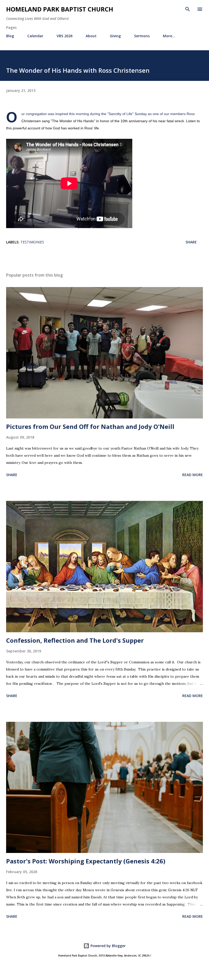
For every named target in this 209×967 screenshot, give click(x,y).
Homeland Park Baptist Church (59, 9)
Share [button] (191, 242)
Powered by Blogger (107, 945)
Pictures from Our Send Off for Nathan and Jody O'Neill (90, 426)
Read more (192, 474)
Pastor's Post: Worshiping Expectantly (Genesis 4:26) (85, 861)
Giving (115, 35)
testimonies (32, 242)
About (91, 35)
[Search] (188, 9)
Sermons (142, 35)
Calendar (35, 35)
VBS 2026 (64, 35)
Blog (10, 35)
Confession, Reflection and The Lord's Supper (75, 640)
